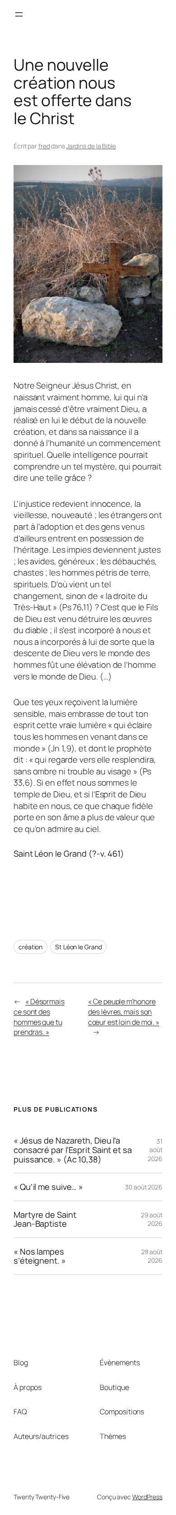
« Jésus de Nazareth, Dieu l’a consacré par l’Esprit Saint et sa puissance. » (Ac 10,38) (73, 1150)
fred (44, 146)
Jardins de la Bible (91, 146)
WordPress (147, 1497)
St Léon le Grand (78, 947)
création (30, 947)
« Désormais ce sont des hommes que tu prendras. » (39, 1017)
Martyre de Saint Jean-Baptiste (45, 1219)
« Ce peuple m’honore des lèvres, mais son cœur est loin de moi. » (123, 1012)
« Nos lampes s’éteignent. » (40, 1256)
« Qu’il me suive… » (48, 1187)
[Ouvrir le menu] (19, 14)
